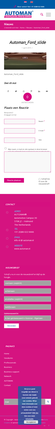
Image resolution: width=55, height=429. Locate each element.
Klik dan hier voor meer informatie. (31, 416)
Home (6, 353)
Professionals (10, 362)
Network (7, 376)
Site (40, 140)
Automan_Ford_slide (27, 42)
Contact (7, 385)
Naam (42, 121)
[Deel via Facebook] (8, 91)
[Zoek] (40, 14)
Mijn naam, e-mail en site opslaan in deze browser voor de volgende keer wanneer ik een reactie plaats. (29, 150)
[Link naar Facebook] (49, 425)
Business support (11, 371)
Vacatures (8, 358)
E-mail (42, 130)
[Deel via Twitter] (16, 91)
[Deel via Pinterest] (31, 91)
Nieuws (8, 24)
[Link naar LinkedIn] (44, 425)
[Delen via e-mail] (47, 91)
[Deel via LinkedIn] (39, 91)
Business (8, 367)
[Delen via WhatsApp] (24, 91)
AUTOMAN (8, 381)
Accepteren (31, 422)
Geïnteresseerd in (11, 313)
